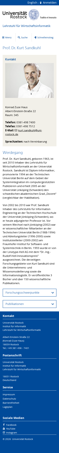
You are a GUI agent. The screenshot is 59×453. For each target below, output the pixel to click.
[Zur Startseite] (29, 14)
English (33, 2)
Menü (8, 37)
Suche (24, 37)
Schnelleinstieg (45, 37)
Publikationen (15, 304)
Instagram (11, 432)
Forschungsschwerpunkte (22, 292)
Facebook (11, 424)
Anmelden (49, 2)
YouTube (10, 428)
